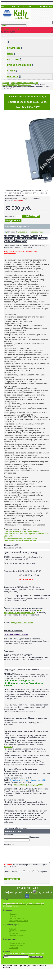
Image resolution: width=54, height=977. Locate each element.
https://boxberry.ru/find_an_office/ (28, 784)
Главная (5, 83)
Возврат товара (16, 935)
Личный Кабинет (16, 945)
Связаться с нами (17, 943)
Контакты (8, 746)
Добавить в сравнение (18, 227)
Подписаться (36, 957)
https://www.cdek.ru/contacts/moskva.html (28, 780)
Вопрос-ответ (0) (17, 241)
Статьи (12, 916)
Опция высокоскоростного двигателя (20, 538)
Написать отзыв (36, 232)
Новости (13, 914)
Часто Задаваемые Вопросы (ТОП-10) (23, 611)
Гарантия (13, 933)
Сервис (12, 928)
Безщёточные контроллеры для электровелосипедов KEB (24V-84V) (20, 84)
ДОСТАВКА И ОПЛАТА (25, 238)
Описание (10, 236)
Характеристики (27, 236)
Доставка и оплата (17, 931)
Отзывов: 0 (22, 232)
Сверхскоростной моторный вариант (20, 540)
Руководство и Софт (18, 920)
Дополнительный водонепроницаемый (21, 531)
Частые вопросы (16, 918)
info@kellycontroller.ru (22, 623)
